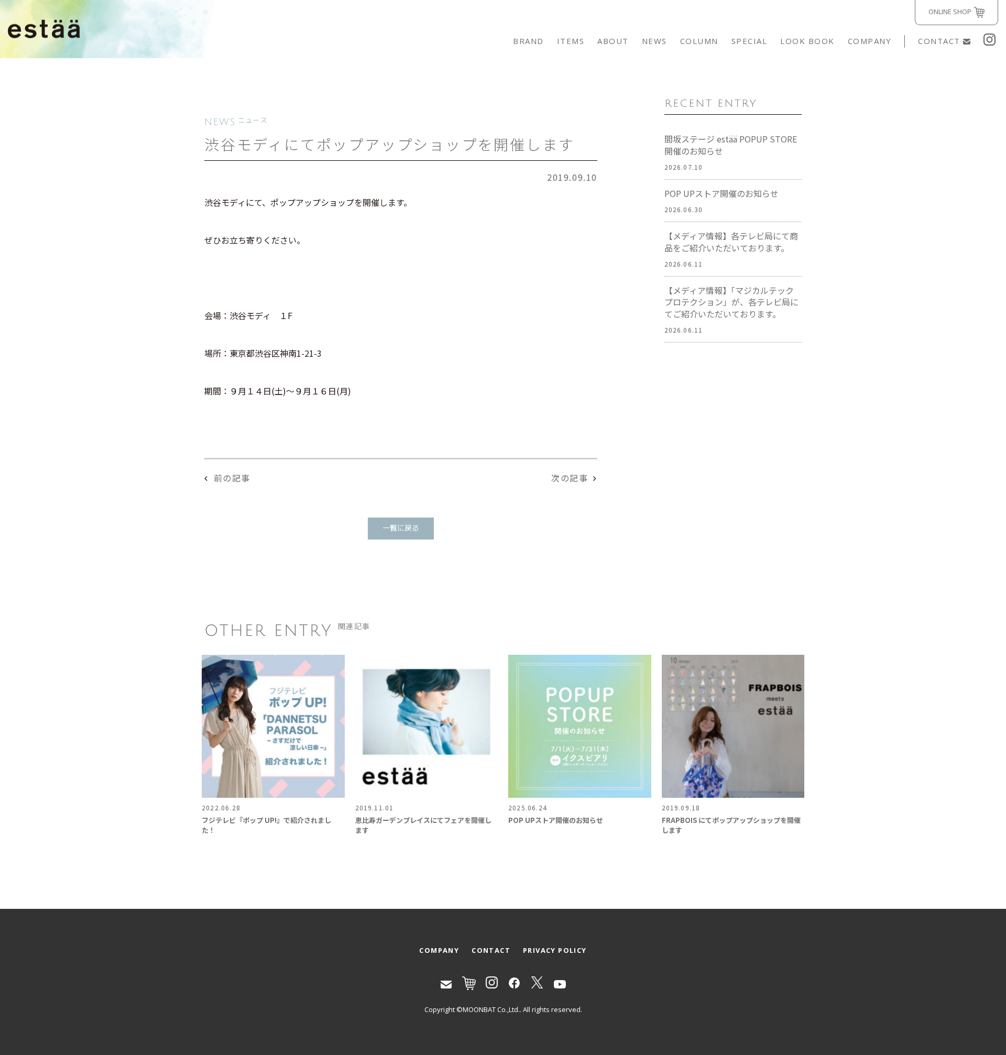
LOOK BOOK (807, 41)
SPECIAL (749, 41)
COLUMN (699, 41)
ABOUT (613, 41)
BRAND (528, 41)
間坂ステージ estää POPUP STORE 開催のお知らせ (730, 145)
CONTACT (939, 41)
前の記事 (232, 477)
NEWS (654, 41)
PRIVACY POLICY (555, 950)
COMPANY (870, 41)
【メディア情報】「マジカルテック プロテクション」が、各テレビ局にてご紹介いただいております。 (731, 302)
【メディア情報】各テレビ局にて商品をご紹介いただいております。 (731, 242)
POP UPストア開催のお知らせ (721, 194)
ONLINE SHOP (949, 11)
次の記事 (569, 477)
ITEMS (571, 41)
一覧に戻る (400, 528)
